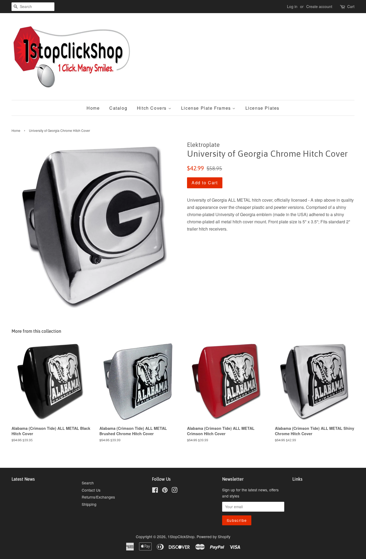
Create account (319, 6)
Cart (350, 6)
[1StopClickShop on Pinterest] (165, 490)
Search (88, 482)
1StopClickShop (181, 536)
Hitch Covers (152, 108)
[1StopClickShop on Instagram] (174, 490)
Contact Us (91, 490)
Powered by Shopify (213, 536)
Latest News (23, 479)
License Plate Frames (207, 108)
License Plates (262, 108)
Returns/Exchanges (98, 497)
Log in (292, 6)
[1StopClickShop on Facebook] (155, 490)
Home (93, 108)
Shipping (89, 504)
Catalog (118, 108)
